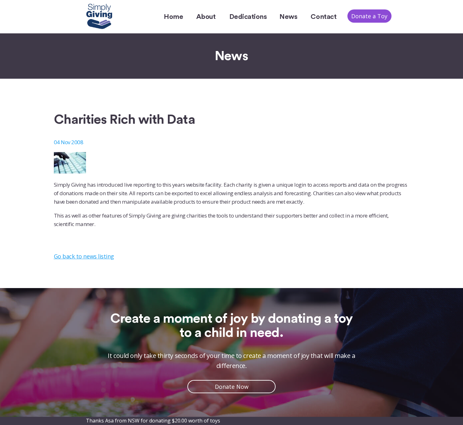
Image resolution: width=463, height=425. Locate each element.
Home (173, 16)
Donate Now (232, 386)
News (288, 16)
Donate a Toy (369, 16)
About (206, 16)
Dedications (248, 16)
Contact (323, 16)
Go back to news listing (84, 256)
